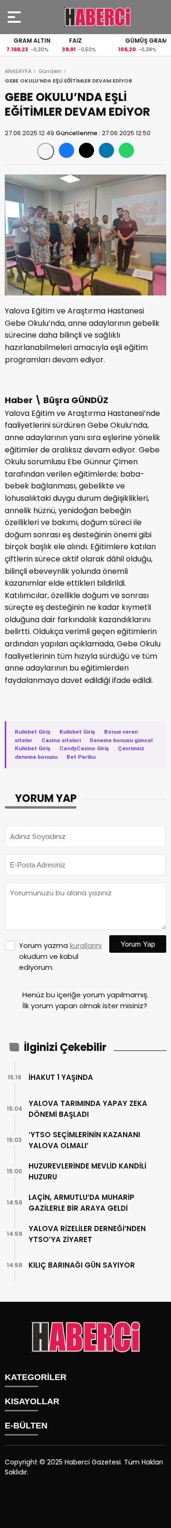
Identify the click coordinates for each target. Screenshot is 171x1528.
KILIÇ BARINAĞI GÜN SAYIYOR (81, 1265)
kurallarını (86, 945)
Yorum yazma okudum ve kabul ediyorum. (60, 956)
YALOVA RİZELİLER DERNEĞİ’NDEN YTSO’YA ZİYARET (87, 1234)
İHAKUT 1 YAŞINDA (60, 1077)
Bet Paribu (80, 757)
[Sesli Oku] (45, 151)
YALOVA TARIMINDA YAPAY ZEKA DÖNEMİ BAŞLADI (87, 1108)
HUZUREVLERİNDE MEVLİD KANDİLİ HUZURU (87, 1171)
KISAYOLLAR (32, 1401)
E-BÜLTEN (26, 1425)
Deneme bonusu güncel (121, 740)
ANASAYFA (18, 71)
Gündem (50, 71)
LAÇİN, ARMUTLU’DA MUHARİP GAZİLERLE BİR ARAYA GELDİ (81, 1202)
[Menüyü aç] (15, 17)
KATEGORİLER (35, 1377)
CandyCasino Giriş (84, 748)
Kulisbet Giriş (32, 731)
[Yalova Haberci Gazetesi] (97, 17)
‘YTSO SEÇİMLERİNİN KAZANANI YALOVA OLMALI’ (84, 1140)
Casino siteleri (61, 740)
